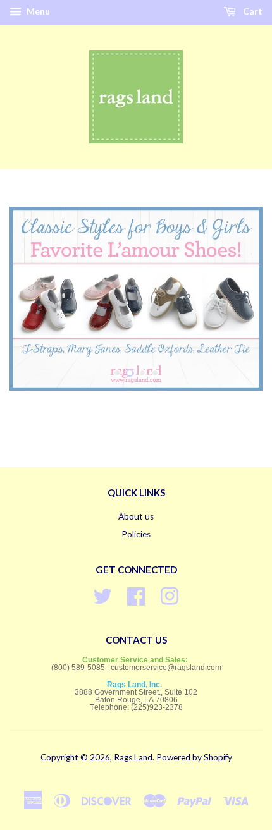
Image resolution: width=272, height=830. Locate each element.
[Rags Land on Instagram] (169, 594)
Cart (252, 11)
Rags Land (133, 757)
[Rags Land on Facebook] (136, 594)
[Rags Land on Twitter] (102, 594)
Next (235, 299)
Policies (136, 534)
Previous (36, 299)
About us (136, 516)
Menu (37, 11)
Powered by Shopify (194, 757)
